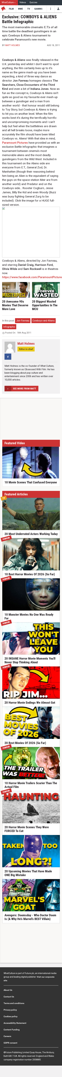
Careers (7, 1036)
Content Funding (12, 1029)
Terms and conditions (14, 1003)
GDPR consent (10, 1043)
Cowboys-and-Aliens (44, 320)
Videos (22, 2)
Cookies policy (10, 1016)
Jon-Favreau (22, 320)
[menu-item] (11, 8)
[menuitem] (9, 2)
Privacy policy (10, 1010)
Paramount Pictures (15, 142)
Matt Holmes (12, 45)
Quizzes (33, 2)
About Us (8, 990)
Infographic (9, 326)
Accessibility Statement (15, 1023)
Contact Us (9, 996)
